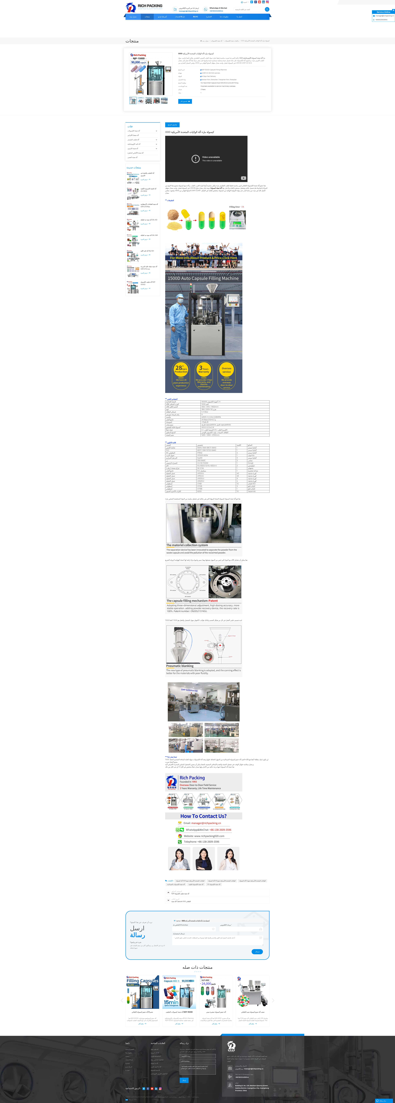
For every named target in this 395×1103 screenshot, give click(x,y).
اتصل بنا (239, 17)
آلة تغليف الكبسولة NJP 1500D (148, 283)
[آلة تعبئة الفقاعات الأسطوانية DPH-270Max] (133, 209)
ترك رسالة (383, 1101)
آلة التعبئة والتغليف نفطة (157, 1060)
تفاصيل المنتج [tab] (172, 125)
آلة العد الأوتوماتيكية (134, 144)
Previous (122, 1000)
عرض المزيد (144, 179)
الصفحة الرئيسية (129, 1049)
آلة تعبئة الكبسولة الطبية (196, 884)
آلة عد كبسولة (154, 1063)
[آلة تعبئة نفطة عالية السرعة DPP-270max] (133, 271)
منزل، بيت (133, 17)
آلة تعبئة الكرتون (133, 148)
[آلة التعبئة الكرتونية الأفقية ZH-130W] (133, 193)
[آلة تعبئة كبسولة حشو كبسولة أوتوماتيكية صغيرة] (179, 992)
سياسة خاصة (195, 1097)
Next (273, 1000)
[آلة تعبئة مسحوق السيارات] (216, 992)
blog (195, 17)
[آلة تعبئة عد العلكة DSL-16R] (133, 240)
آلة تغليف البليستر (133, 140)
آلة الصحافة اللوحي (155, 1056)
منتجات (147, 17)
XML (189, 1097)
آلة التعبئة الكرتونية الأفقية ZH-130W (148, 190)
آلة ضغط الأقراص (133, 135)
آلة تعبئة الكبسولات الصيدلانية (176, 884)
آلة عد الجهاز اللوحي (156, 1067)
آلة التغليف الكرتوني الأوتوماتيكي (159, 1074)
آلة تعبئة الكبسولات (216, 41)
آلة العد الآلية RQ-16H (147, 251)
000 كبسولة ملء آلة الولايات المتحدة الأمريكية (196, 921)
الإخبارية (209, 17)
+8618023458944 (216, 11)
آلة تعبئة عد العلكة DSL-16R (149, 235)
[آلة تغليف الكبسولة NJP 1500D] (133, 287)
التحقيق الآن (183, 101)
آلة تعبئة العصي (132, 157)
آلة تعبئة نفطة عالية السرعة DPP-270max (149, 268)
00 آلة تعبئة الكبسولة (213, 884)
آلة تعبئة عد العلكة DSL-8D (149, 220)
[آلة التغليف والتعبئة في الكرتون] (133, 178)
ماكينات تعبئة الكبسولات (231, 41)
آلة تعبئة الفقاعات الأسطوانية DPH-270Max (149, 205)
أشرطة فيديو (162, 17)
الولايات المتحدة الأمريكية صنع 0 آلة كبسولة (252, 881)
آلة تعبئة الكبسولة (155, 1070)
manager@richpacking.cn (188, 11)
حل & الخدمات (180, 17)
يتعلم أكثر (141, 1024)
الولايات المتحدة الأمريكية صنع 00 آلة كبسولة (221, 881)
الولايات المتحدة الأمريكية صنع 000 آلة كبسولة (190, 881)
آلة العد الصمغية (155, 1053)
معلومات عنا (224, 17)
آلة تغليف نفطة (154, 1049)
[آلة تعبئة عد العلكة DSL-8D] (133, 225)
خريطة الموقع (182, 1097)
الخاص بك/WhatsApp (180, 925)
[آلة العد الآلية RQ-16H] (133, 256)
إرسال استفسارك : (179, 934)
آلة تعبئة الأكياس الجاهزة (135, 153)
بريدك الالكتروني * (226, 925)
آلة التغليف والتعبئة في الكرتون (147, 174)
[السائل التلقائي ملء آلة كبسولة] (142, 992)
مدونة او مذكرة (173, 1097)
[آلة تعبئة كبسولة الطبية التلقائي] (253, 992)
